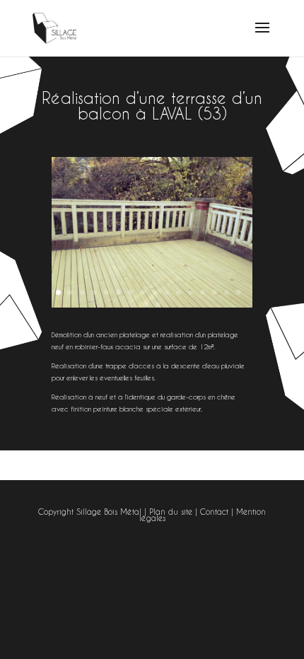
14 (214, 292)
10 (166, 292)
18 (158, 304)
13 (202, 292)
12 (190, 292)
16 (238, 292)
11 (178, 292)
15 (226, 292)
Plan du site (170, 512)
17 (146, 304)
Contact (214, 512)
